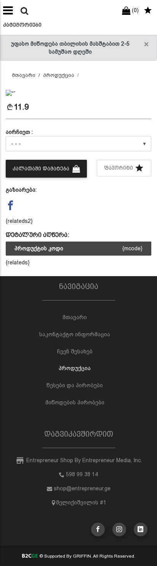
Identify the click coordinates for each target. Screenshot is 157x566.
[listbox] (78, 143)
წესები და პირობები (74, 385)
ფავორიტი (119, 168)
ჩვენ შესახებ (75, 351)
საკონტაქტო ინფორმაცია (74, 334)
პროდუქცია (58, 75)
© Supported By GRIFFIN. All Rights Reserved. (86, 556)
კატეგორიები (22, 25)
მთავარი (23, 75)
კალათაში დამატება (42, 169)
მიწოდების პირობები (74, 402)
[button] (16, 94)
